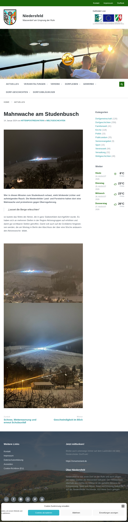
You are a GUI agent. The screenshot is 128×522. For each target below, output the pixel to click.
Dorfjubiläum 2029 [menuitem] (44, 92)
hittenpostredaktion (32, 121)
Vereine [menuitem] (55, 84)
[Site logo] (10, 24)
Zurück (7, 417)
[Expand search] (121, 84)
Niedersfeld (33, 16)
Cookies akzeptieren (43, 513)
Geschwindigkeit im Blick (68, 419)
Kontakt (7, 451)
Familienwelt (101, 126)
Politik (98, 133)
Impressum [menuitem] (108, 3)
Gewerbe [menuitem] (88, 84)
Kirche (98, 130)
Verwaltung (100, 152)
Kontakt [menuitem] (96, 3)
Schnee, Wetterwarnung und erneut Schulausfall (20, 421)
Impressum (9, 456)
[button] (123, 506)
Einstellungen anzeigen (108, 513)
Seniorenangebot (103, 141)
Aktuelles (19, 102)
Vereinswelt (100, 148)
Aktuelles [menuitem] (12, 84)
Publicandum (101, 137)
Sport (97, 145)
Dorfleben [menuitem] (71, 84)
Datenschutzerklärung (13, 460)
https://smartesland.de (76, 461)
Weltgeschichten (55, 121)
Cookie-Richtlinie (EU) (14, 468)
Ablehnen (76, 513)
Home (6, 102)
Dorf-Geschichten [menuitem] (17, 92)
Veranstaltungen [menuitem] (35, 84)
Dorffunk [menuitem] (120, 3)
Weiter (80, 417)
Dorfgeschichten (103, 122)
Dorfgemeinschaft (103, 118)
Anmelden (8, 464)
